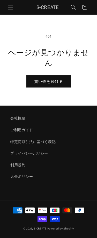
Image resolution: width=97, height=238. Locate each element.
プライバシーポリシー (29, 153)
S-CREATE (40, 228)
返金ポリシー (21, 176)
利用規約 (17, 165)
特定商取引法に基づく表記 (33, 141)
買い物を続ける (48, 81)
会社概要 (17, 118)
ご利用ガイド (21, 130)
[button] (10, 7)
